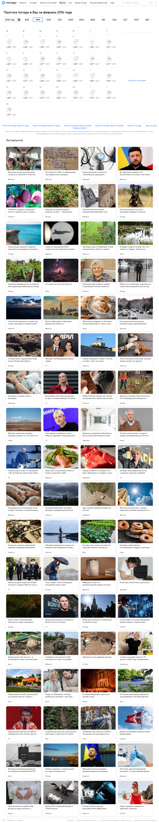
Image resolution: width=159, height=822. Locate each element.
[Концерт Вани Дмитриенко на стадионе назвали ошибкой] (135, 462)
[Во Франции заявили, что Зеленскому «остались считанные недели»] (135, 164)
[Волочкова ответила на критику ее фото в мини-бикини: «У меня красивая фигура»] (60, 388)
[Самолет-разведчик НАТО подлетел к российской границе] (60, 238)
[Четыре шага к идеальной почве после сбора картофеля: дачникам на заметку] (23, 350)
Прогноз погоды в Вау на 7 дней (77, 125)
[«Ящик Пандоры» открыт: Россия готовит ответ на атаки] (98, 350)
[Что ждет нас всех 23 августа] (60, 276)
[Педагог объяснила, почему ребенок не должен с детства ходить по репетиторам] (60, 686)
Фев (38, 20)
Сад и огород (151, 125)
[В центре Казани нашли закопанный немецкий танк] (98, 201)
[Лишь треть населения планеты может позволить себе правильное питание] (60, 462)
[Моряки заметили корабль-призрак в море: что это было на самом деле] (23, 425)
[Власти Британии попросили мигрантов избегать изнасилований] (60, 313)
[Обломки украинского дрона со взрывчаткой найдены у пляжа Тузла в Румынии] (60, 537)
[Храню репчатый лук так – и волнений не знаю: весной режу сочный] (23, 649)
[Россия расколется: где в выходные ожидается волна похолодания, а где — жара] (135, 201)
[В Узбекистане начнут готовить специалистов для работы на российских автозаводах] (98, 723)
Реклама (20, 820)
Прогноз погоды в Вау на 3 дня (15, 125)
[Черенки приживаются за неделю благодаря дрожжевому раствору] (23, 276)
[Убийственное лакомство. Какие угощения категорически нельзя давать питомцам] (98, 388)
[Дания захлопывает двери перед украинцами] (135, 723)
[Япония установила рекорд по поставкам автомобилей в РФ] (23, 761)
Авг (103, 20)
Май (70, 20)
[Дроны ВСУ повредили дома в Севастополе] (60, 798)
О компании (11, 820)
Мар (49, 20)
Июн (81, 20)
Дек (147, 20)
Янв (27, 20)
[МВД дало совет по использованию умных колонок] (98, 574)
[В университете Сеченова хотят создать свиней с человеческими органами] (23, 500)
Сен (114, 20)
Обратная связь (126, 820)
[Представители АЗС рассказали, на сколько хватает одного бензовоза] (23, 686)
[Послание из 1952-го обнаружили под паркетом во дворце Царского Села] (60, 164)
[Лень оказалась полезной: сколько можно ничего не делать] (135, 350)
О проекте (70, 820)
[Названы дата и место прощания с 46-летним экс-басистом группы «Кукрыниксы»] (23, 462)
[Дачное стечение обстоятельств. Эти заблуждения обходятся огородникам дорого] (135, 388)
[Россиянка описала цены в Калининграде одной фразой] (135, 313)
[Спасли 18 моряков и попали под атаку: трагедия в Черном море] (23, 313)
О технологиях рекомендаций (109, 820)
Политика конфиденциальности (86, 820)
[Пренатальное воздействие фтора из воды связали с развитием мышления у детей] (23, 798)
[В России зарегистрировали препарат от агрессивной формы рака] (135, 761)
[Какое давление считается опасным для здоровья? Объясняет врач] (98, 164)
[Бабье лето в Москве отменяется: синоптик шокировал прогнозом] (135, 276)
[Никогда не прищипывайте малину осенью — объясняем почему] (60, 201)
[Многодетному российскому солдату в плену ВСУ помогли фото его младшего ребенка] (23, 164)
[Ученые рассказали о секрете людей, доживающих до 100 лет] (135, 425)
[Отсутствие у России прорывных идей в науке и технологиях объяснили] (135, 611)
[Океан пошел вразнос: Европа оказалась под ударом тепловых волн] (23, 238)
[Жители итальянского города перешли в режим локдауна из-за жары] (135, 500)
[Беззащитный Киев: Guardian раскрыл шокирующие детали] (60, 500)
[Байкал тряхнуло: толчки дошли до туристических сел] (60, 761)
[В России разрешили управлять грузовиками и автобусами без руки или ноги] (135, 686)
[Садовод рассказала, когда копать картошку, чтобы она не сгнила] (60, 723)
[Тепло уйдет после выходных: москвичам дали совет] (60, 574)
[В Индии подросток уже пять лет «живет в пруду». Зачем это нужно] (135, 238)
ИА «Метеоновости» (150, 820)
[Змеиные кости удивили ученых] (98, 649)
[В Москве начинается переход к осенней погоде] (98, 611)
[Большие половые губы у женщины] (23, 388)
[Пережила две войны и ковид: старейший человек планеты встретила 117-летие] (98, 276)
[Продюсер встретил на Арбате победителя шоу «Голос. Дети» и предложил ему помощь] (23, 723)
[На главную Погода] (10, 3)
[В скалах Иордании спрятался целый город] (98, 686)
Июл (92, 20)
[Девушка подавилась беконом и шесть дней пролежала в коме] (98, 425)
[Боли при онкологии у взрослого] (135, 574)
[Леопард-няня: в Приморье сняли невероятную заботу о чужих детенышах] (98, 238)
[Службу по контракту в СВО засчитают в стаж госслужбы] (60, 649)
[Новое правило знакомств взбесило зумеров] (135, 798)
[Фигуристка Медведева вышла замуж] (60, 350)
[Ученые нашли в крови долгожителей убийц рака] (98, 798)
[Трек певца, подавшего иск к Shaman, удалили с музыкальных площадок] (60, 425)
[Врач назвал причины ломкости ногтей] (98, 500)
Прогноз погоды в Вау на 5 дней (46, 125)
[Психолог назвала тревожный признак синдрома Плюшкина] (23, 537)
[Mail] (3, 3)
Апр (60, 20)
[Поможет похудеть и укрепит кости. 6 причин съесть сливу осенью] (23, 201)
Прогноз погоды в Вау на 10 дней (109, 125)
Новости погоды (134, 125)
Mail (3, 820)
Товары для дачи (79, 128)
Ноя (136, 20)
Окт (125, 20)
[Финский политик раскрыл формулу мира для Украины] (98, 761)
